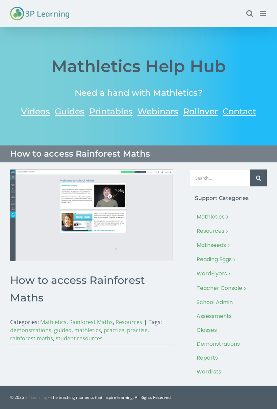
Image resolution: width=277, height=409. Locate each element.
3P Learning (36, 397)
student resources (79, 338)
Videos (35, 111)
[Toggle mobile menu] (263, 13)
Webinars (157, 111)
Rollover (200, 111)
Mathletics (53, 322)
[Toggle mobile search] (249, 13)
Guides (69, 111)
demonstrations (30, 330)
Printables (111, 111)
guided (63, 330)
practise (137, 330)
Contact (239, 111)
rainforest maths (31, 338)
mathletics (87, 330)
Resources (129, 322)
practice (114, 330)
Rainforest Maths (91, 322)
